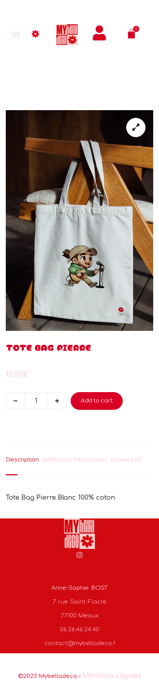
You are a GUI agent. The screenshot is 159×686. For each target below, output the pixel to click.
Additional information (75, 459)
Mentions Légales (112, 675)
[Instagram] (16, 34)
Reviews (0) (126, 459)
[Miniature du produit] (135, 127)
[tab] (24, 460)
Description (22, 459)
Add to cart (97, 401)
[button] (35, 35)
